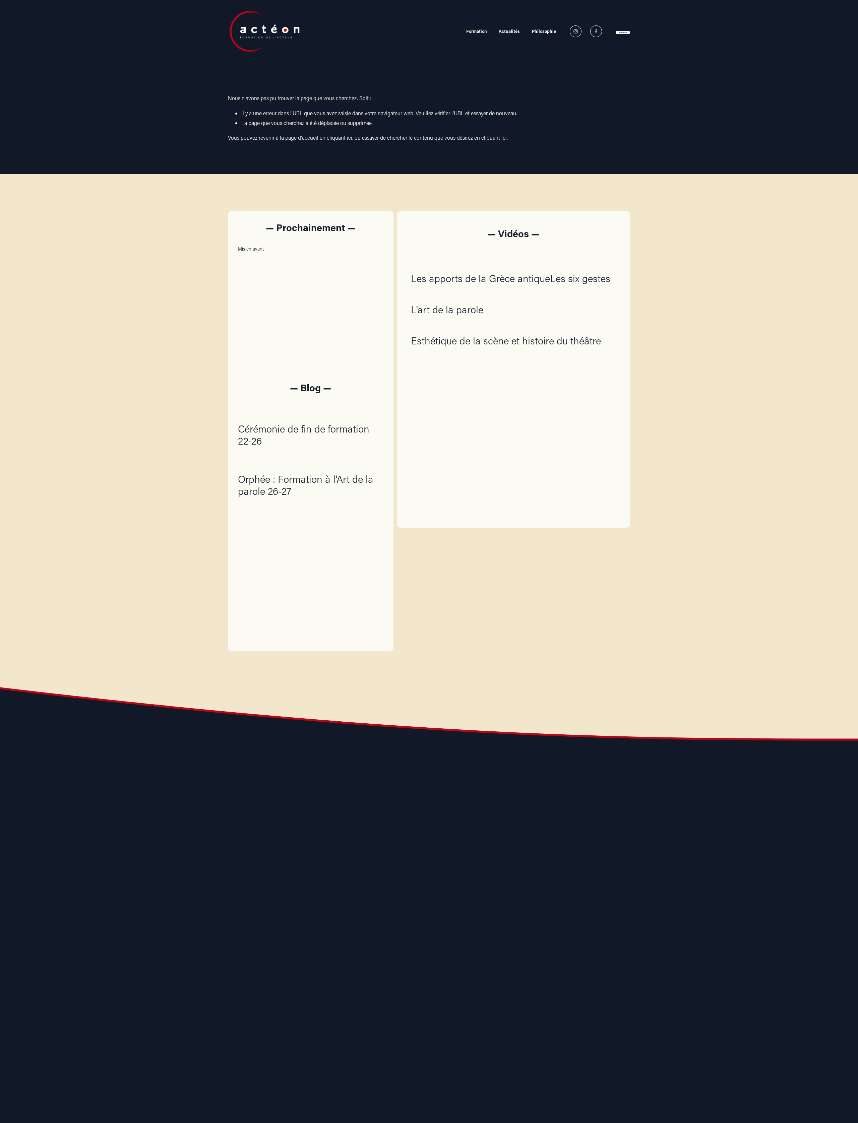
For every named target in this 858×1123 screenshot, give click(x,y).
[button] (372, 249)
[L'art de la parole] (447, 296)
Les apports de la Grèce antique (480, 278)
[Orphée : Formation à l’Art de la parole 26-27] (310, 458)
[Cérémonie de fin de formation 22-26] (310, 408)
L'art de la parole (447, 309)
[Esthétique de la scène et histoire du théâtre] (506, 327)
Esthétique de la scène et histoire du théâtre (506, 340)
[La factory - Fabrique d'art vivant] (391, 916)
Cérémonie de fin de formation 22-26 (303, 434)
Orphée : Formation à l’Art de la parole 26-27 (305, 485)
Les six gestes (580, 278)
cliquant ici (339, 137)
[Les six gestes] (580, 264)
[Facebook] (596, 31)
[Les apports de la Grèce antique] (480, 264)
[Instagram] (575, 31)
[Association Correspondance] (316, 916)
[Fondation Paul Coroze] (466, 916)
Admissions (623, 32)
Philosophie (544, 31)
